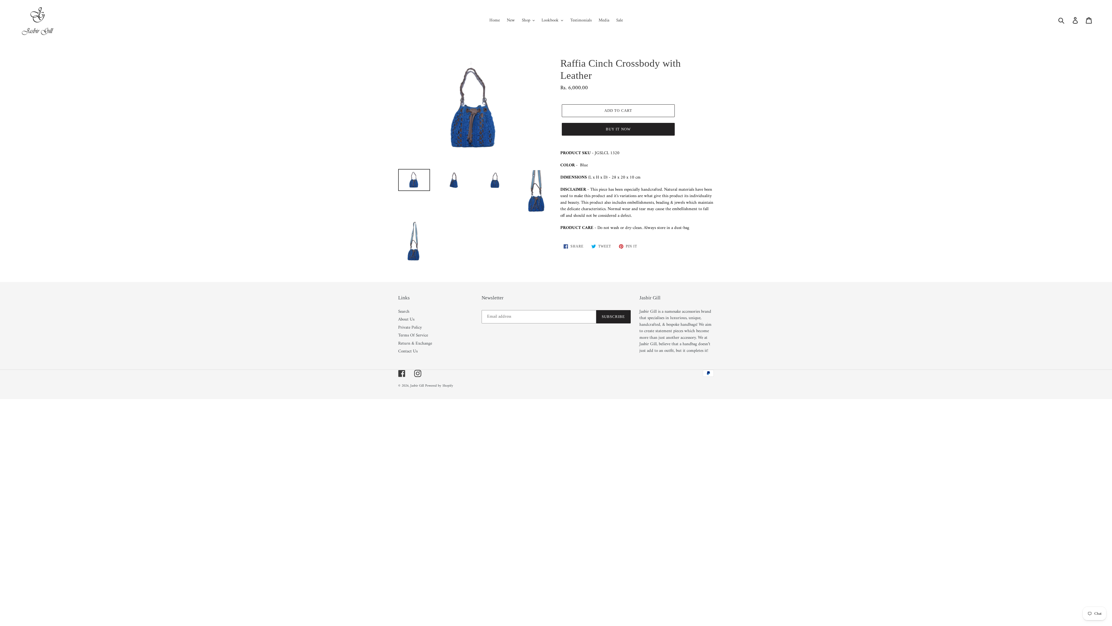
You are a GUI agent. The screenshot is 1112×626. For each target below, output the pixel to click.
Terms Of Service (413, 335)
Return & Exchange (415, 343)
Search (403, 312)
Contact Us (408, 351)
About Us (406, 319)
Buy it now (618, 129)
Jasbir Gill (417, 386)
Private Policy (410, 328)
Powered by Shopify (439, 386)
